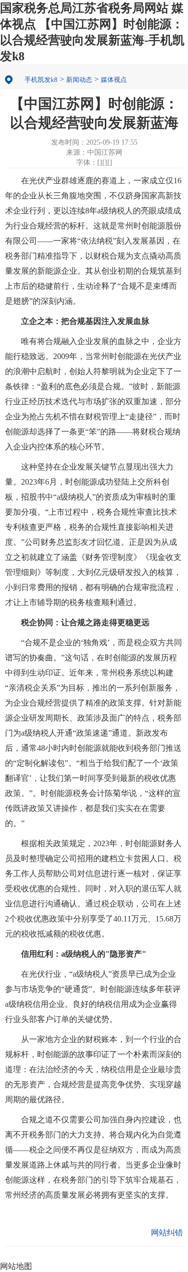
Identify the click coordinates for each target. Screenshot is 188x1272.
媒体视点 (114, 79)
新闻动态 (79, 79)
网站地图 (16, 1266)
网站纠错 (167, 1232)
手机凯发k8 (41, 79)
